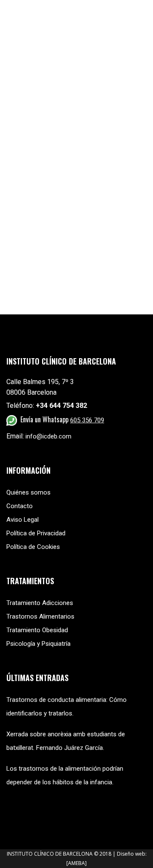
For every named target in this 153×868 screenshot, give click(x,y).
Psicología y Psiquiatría (38, 643)
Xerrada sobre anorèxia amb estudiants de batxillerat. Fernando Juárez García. (65, 741)
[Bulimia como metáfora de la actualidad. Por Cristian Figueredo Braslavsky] (76, 95)
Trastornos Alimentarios (40, 616)
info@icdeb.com (48, 436)
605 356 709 (87, 420)
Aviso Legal (22, 519)
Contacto (19, 506)
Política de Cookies (33, 547)
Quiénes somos (28, 492)
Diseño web (131, 853)
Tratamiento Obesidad (37, 630)
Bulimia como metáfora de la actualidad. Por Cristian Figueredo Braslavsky (70, 156)
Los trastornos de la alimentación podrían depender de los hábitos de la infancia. (64, 775)
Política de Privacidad (35, 533)
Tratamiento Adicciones (39, 603)
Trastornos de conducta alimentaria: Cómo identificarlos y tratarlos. (66, 706)
